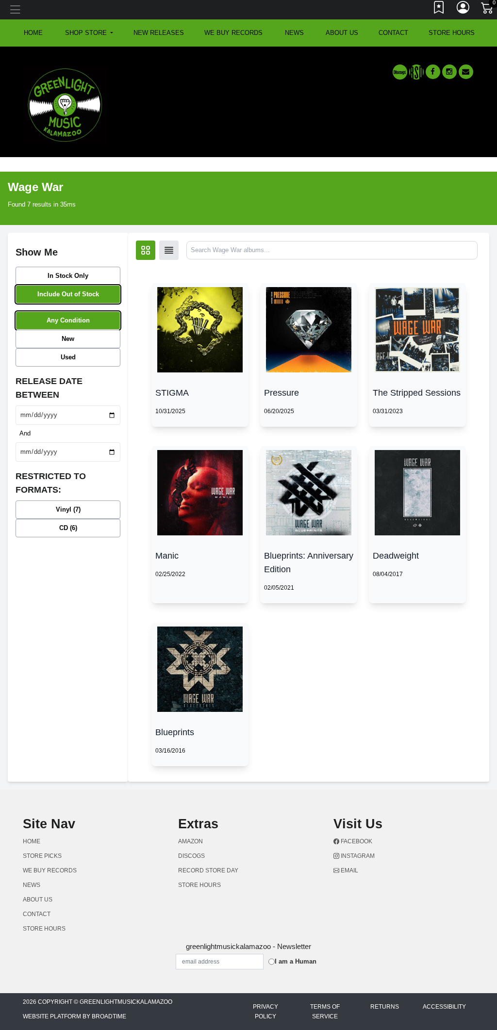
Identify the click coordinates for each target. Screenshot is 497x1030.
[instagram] (449, 72)
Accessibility (444, 1006)
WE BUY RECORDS (233, 32)
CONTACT (393, 32)
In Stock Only (68, 275)
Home (31, 841)
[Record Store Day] (416, 72)
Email (348, 870)
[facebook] (433, 72)
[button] (89, 33)
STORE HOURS (452, 32)
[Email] (466, 72)
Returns (384, 1006)
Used (68, 357)
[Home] (65, 104)
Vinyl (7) (68, 509)
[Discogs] (400, 72)
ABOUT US (342, 32)
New (68, 338)
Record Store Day (208, 870)
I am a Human (295, 961)
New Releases (158, 32)
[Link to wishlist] (439, 10)
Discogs (191, 856)
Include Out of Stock (68, 294)
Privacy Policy (265, 1011)
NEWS (294, 32)
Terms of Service (325, 1011)
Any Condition (68, 320)
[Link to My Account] (463, 10)
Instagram (357, 856)
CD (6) (68, 527)
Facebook (355, 841)
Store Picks (42, 856)
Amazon (190, 841)
